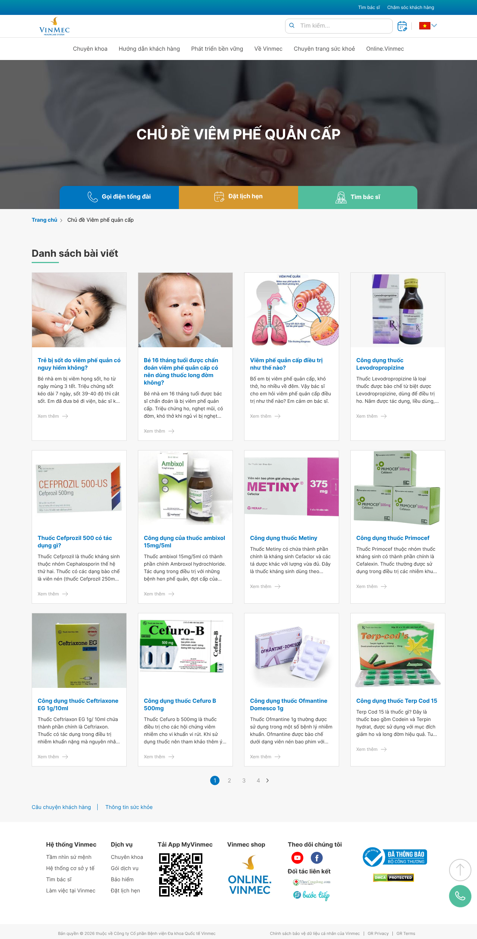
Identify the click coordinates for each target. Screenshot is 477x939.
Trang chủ (44, 220)
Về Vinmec (269, 48)
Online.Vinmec (385, 48)
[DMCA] (393, 877)
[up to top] (460, 870)
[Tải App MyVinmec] (181, 875)
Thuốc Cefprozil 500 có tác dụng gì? (75, 541)
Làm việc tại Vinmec (70, 891)
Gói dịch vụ (125, 868)
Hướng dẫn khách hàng (149, 48)
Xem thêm (48, 416)
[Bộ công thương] (393, 857)
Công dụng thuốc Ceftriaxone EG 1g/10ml (78, 704)
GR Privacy (378, 934)
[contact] (460, 896)
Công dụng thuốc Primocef (393, 537)
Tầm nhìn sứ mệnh (69, 857)
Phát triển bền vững (217, 48)
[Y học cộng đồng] (311, 882)
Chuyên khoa (90, 48)
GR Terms (406, 934)
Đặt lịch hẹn (125, 891)
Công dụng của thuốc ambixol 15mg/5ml (184, 541)
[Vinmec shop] (250, 875)
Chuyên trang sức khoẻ (324, 48)
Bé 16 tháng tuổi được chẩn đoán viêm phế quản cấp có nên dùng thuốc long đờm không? (181, 371)
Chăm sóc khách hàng (410, 7)
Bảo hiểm (122, 879)
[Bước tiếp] (311, 896)
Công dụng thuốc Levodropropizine (380, 364)
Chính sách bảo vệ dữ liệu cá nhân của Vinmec (315, 934)
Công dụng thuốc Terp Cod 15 (396, 700)
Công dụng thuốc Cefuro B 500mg (180, 704)
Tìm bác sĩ (369, 7)
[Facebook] (317, 858)
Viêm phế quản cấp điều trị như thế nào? (286, 364)
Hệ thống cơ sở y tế (70, 868)
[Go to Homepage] (54, 26)
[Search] (292, 25)
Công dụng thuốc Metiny (284, 537)
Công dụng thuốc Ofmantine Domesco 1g (289, 704)
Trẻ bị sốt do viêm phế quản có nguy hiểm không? (79, 364)
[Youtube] (297, 858)
